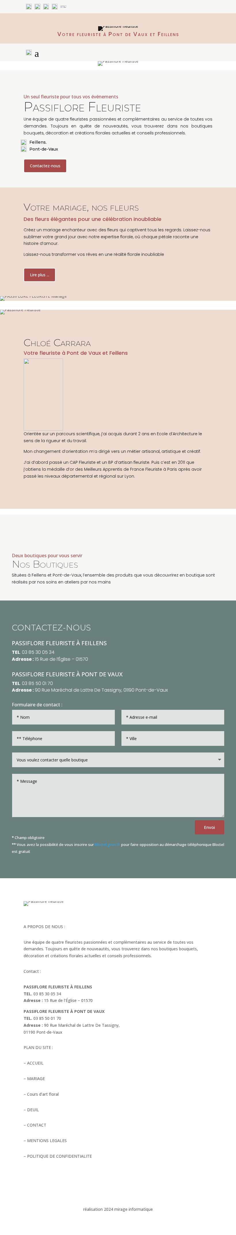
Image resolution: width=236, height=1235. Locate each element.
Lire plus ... (39, 274)
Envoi (209, 827)
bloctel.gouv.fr (107, 844)
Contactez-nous (45, 165)
